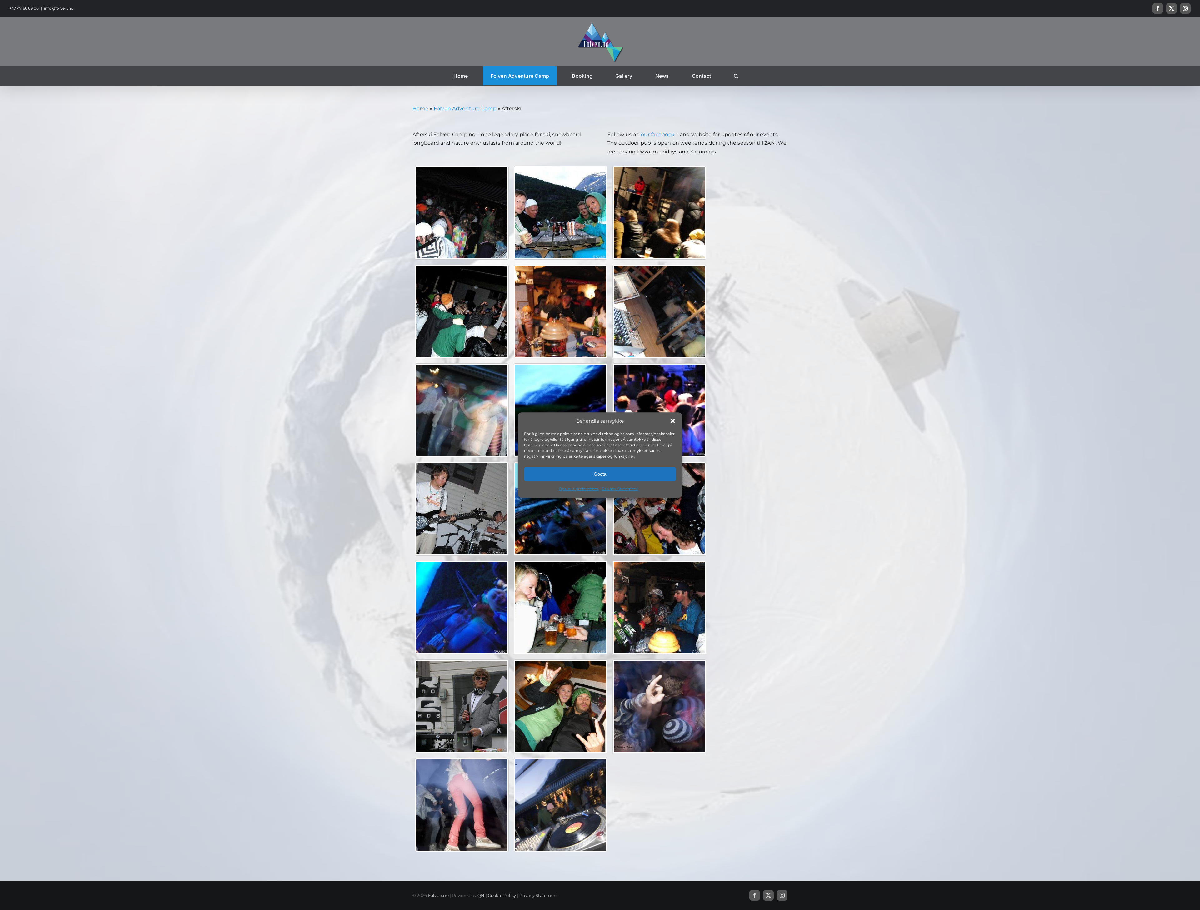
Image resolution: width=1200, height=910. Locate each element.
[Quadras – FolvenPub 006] (561, 706)
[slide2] (561, 607)
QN (481, 895)
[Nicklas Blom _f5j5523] (462, 805)
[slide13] (659, 213)
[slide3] (462, 607)
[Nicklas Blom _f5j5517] (561, 805)
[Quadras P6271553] (462, 706)
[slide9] (462, 410)
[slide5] (561, 509)
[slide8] (561, 410)
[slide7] (659, 410)
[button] (673, 421)
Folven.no (438, 895)
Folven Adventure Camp (465, 109)
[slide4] (659, 509)
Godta (600, 474)
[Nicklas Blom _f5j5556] (659, 706)
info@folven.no (58, 8)
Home (420, 109)
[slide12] (462, 311)
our (645, 134)
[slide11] (561, 311)
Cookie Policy (502, 895)
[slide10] (659, 311)
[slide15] (462, 213)
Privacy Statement (620, 489)
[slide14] (561, 213)
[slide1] (659, 607)
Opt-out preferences (579, 489)
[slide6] (462, 509)
